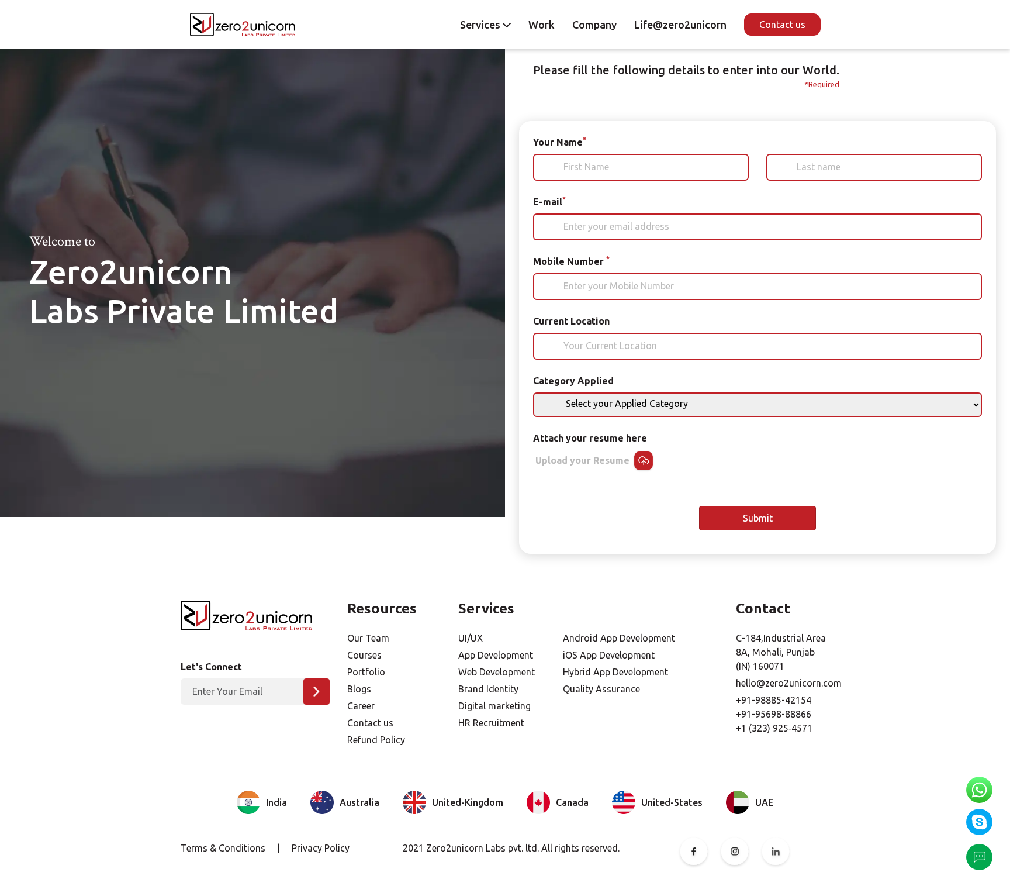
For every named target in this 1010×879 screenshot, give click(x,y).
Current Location (571, 321)
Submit (758, 518)
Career (361, 706)
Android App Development (619, 638)
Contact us (782, 24)
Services (481, 24)
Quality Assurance (601, 689)
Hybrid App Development (615, 672)
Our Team (368, 638)
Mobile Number (571, 261)
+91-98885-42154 (773, 700)
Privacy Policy (321, 848)
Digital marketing (494, 706)
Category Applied (573, 380)
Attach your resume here (590, 438)
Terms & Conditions (223, 848)
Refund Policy (376, 740)
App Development (495, 655)
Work (541, 24)
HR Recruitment (491, 723)
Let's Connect (211, 666)
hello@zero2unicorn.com (789, 683)
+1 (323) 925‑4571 (774, 728)
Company (594, 24)
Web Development (496, 672)
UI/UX (470, 638)
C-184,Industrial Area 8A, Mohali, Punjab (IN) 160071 (781, 652)
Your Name (559, 141)
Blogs (359, 689)
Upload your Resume (583, 460)
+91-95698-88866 (773, 714)
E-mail (549, 201)
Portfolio (366, 672)
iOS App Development (609, 655)
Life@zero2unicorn (680, 24)
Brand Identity (488, 689)
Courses (364, 655)
